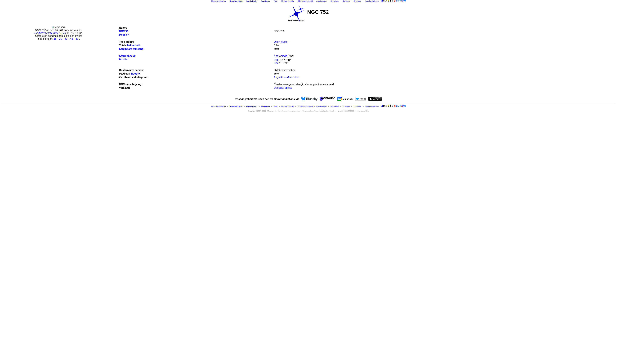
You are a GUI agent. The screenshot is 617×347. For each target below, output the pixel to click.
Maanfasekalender (372, 1)
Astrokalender (321, 1)
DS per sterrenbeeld (305, 1)
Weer (275, 1)
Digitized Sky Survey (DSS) (50, 33)
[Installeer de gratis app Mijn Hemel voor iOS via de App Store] (392, 1)
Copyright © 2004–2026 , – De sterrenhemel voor (291, 111)
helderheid (133, 45)
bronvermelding (363, 111)
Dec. (276, 63)
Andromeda (280, 56)
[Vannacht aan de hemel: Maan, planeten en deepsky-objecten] (386, 1)
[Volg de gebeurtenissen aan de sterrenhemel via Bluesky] (405, 1)
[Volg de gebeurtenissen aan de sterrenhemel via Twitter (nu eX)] (399, 1)
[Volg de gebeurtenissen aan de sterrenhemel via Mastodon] (403, 1)
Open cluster (281, 41)
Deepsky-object (283, 87)
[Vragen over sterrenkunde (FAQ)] (388, 1)
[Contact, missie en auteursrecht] (384, 1)
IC (126, 31)
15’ (55, 38)
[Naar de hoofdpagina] (382, 1)
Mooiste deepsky (287, 1)
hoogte (135, 73)
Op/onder (346, 1)
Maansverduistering (218, 1)
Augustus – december (286, 77)
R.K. (276, 60)
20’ (61, 38)
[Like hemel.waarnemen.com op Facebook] (397, 1)
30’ (66, 38)
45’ (71, 38)
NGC (122, 31)
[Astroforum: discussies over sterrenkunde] (390, 1)
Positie (123, 59)
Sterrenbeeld (127, 56)
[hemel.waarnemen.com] (296, 14)
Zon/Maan (357, 1)
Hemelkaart (335, 1)
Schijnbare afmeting (131, 49)
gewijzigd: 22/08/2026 (346, 111)
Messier (124, 34)
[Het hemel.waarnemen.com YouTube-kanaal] (394, 1)
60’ (77, 38)
